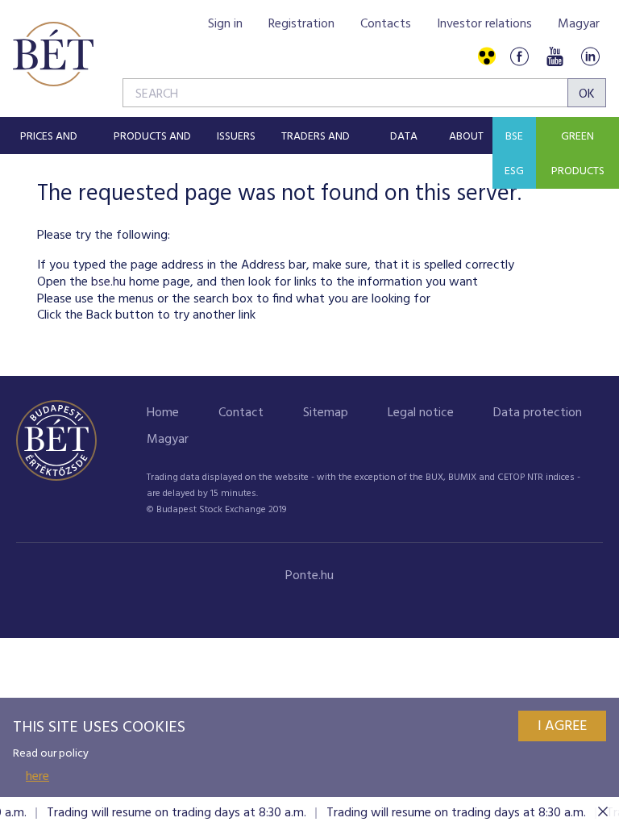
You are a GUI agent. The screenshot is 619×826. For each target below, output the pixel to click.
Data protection (537, 413)
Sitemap (325, 413)
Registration (301, 24)
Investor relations (484, 24)
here (37, 776)
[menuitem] (48, 135)
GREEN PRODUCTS (577, 154)
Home (163, 413)
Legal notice (421, 413)
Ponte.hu (309, 575)
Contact (241, 413)
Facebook (519, 57)
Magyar (579, 24)
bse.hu (108, 282)
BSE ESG (514, 154)
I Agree (562, 726)
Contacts (385, 24)
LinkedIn (590, 57)
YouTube (554, 57)
